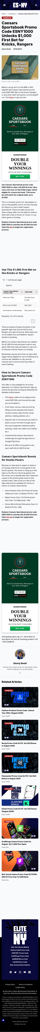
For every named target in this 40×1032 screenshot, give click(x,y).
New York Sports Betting (20, 947)
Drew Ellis (5, 847)
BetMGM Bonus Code (20, 959)
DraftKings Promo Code (20, 956)
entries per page (15, 280)
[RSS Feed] (29, 972)
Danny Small (6, 49)
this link (9, 517)
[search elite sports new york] (36, 5)
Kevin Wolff (6, 716)
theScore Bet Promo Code (20, 950)
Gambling (11, 14)
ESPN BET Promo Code (20, 953)
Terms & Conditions (26, 984)
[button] (21, 292)
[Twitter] (15, 972)
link (11, 227)
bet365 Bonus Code (20, 962)
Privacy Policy (10, 984)
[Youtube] (25, 972)
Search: (9, 285)
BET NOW (20, 176)
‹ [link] (29, 321)
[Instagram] (20, 972)
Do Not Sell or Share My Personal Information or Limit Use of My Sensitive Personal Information (20, 992)
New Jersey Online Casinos (20, 965)
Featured (8, 723)
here (12, 97)
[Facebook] (11, 972)
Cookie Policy (20, 987)
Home (4, 14)
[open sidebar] (4, 5)
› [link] (36, 321)
